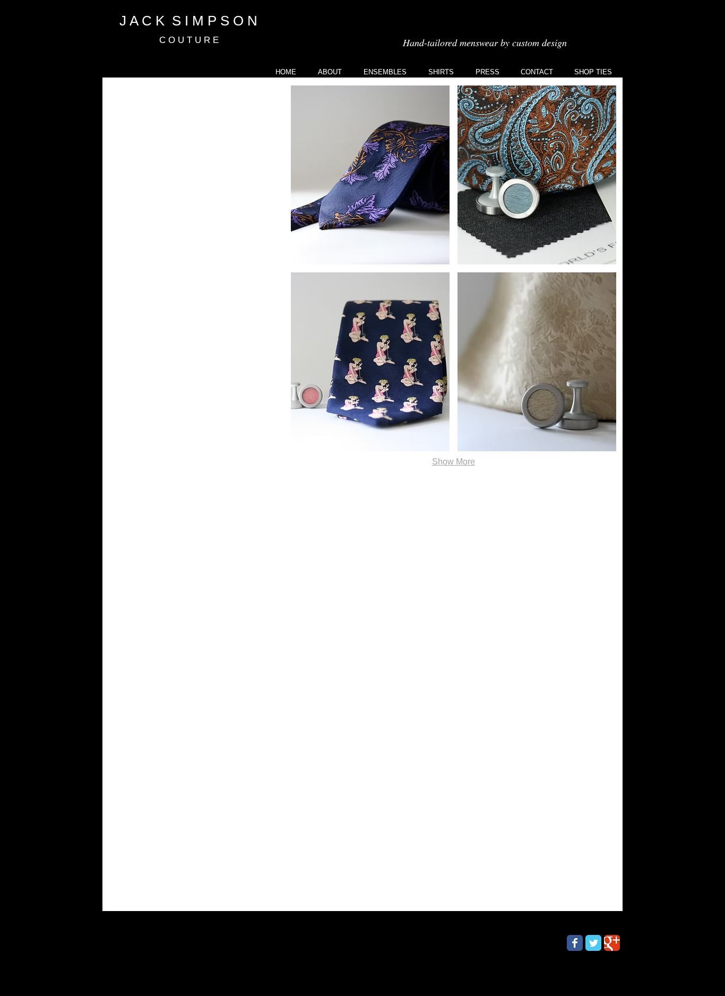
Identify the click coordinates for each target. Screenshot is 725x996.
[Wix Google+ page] (612, 943)
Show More (453, 461)
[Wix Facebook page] (575, 943)
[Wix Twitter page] (593, 943)
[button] (370, 174)
